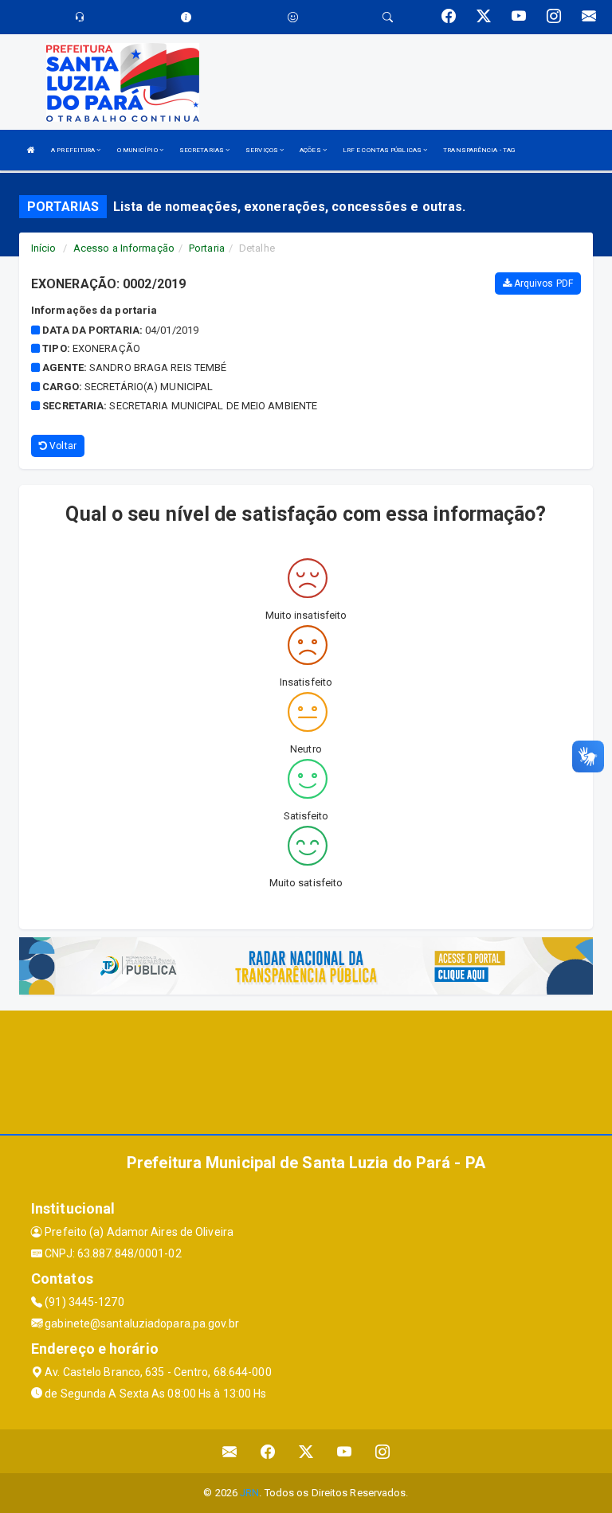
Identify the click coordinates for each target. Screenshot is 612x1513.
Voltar (61, 446)
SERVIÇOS (262, 150)
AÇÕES (311, 150)
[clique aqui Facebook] (268, 1451)
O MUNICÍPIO (138, 150)
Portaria (207, 248)
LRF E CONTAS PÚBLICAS (383, 150)
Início (44, 248)
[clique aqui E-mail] (230, 1451)
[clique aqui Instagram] (383, 1451)
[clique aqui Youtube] (345, 1451)
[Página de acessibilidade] (293, 17)
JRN (249, 1493)
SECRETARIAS (202, 150)
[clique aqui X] (306, 1451)
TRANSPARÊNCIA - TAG (479, 150)
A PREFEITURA (73, 150)
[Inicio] (31, 150)
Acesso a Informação (124, 248)
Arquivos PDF (542, 283)
